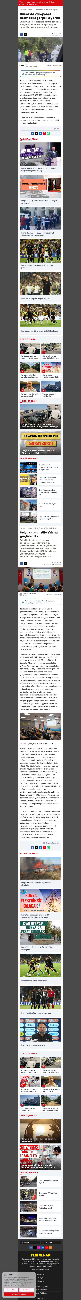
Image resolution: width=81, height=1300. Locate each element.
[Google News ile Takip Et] (57, 65)
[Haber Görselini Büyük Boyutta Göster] (40, 49)
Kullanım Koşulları (40, 1286)
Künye (40, 1278)
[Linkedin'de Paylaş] (40, 133)
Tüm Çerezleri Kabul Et (18, 1294)
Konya (30, 528)
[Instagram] (38, 1247)
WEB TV (26, 1242)
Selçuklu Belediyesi (29, 594)
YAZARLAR (48, 1242)
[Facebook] (31, 1247)
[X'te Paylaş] (25, 34)
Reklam (40, 1281)
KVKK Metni (41, 1299)
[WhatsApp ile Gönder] (48, 133)
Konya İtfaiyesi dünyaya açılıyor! (41, 2)
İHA (31, 65)
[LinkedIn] (42, 1247)
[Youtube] (46, 1247)
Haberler (23, 10)
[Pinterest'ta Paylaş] (44, 133)
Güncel (30, 10)
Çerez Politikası (40, 1293)
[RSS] (50, 1247)
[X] (35, 1247)
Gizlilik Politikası (40, 1290)
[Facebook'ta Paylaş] (21, 34)
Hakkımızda (40, 1274)
